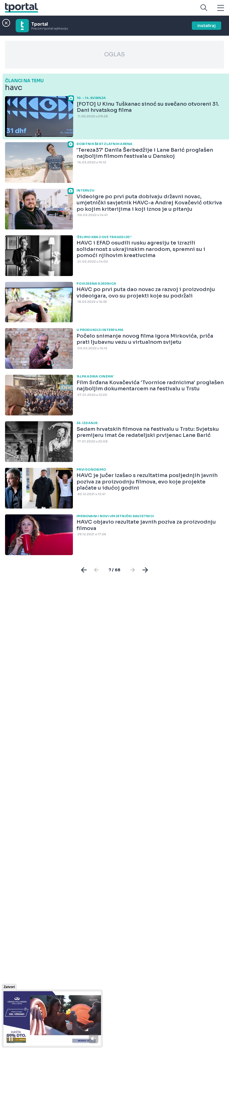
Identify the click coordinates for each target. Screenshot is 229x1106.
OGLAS (114, 54)
